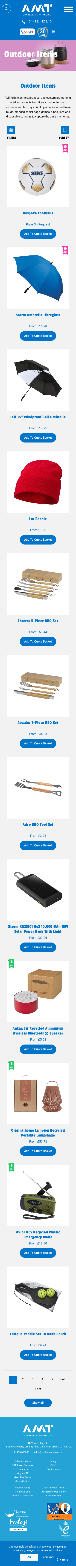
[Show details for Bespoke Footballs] (38, 176)
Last (38, 1389)
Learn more (49, 1557)
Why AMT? (22, 1473)
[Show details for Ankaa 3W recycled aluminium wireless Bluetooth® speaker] (38, 991)
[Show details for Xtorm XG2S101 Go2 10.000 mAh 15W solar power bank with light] (38, 890)
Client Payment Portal (53, 1487)
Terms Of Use (22, 1491)
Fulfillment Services (22, 1465)
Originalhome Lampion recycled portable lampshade (38, 1133)
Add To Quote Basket (38, 233)
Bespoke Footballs (38, 213)
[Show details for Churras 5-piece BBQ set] (38, 584)
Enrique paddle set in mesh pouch (38, 1334)
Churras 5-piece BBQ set (38, 621)
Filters (11, 130)
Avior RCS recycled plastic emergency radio (38, 1234)
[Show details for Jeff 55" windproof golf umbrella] (38, 380)
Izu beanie (38, 519)
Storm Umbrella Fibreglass (38, 315)
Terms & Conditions (22, 1495)
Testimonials (53, 1469)
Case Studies (22, 1481)
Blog (53, 1461)
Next (62, 1379)
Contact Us (22, 1469)
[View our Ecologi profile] (18, 1524)
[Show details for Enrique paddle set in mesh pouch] (38, 1297)
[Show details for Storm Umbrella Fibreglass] (38, 278)
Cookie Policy (53, 1495)
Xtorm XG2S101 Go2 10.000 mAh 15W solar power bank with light (38, 929)
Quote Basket (53, 32)
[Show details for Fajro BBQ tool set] (38, 788)
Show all (38, 1402)
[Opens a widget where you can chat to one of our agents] (62, 1559)
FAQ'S (53, 1465)
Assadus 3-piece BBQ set (37, 722)
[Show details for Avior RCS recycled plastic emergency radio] (38, 1195)
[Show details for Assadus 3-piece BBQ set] (38, 686)
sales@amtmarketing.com (48, 1452)
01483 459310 (40, 22)
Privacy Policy (22, 1487)
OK (29, 1557)
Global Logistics (22, 1461)
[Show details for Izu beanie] (38, 482)
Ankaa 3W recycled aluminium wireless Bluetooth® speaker (38, 1031)
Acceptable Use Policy (54, 1491)
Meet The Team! (22, 1477)
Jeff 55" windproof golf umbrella (38, 417)
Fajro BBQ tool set (37, 824)
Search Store (6, 8)
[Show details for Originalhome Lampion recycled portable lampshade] (38, 1093)
